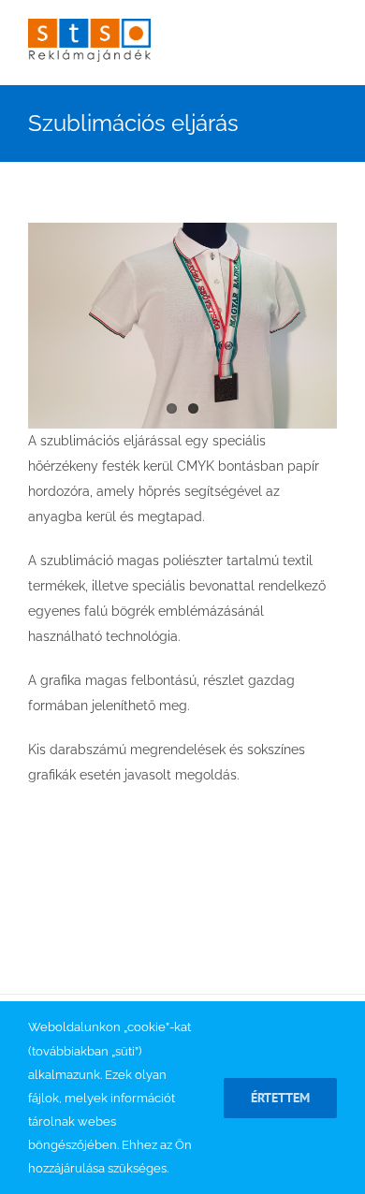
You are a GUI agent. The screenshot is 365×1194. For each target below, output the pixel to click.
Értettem (280, 1097)
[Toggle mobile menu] (329, 56)
